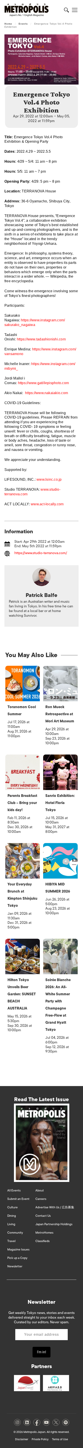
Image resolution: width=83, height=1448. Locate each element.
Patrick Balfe (41, 595)
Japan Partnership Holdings (53, 1224)
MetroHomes (44, 1232)
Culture (12, 1207)
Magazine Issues (18, 1249)
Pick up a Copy (17, 1257)
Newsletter (14, 1266)
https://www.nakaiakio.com (46, 393)
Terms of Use (60, 1439)
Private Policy (40, 1439)
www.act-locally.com (47, 504)
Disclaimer (21, 1439)
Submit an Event (18, 1198)
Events (23, 24)
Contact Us (43, 1215)
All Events (14, 1190)
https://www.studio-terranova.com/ (40, 553)
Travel (11, 1241)
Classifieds (42, 1241)
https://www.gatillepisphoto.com (43, 383)
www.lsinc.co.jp (49, 479)
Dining (11, 1215)
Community (15, 1232)
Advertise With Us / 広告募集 (54, 1207)
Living (11, 1224)
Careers (40, 1198)
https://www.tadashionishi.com (41, 339)
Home (8, 24)
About (39, 1190)
